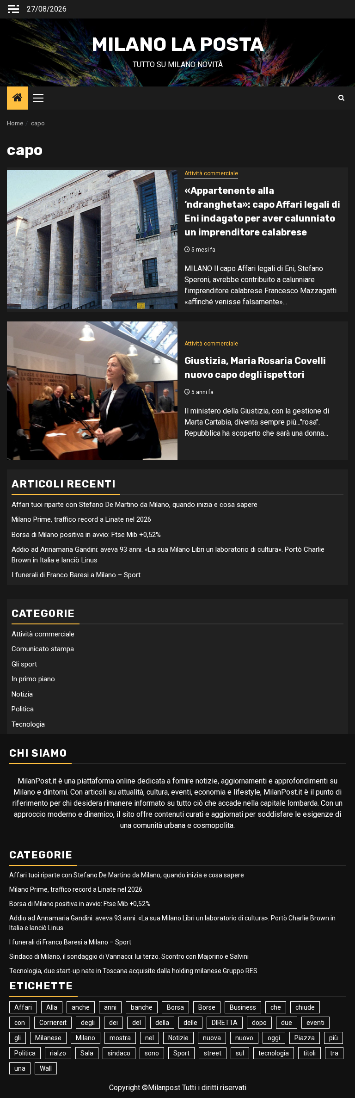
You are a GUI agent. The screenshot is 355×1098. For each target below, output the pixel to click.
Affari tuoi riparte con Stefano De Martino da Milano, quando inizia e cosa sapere (134, 504)
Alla (51, 1007)
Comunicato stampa (43, 649)
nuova (212, 1038)
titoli (309, 1053)
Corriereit (53, 1022)
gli (17, 1038)
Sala (86, 1053)
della (162, 1022)
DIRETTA (225, 1022)
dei (113, 1022)
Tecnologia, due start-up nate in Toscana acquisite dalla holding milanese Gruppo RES (133, 971)
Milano (85, 1038)
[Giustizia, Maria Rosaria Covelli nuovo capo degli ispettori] (92, 390)
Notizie (178, 1038)
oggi (274, 1038)
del (136, 1022)
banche (142, 1007)
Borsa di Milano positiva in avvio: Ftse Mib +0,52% (86, 534)
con (19, 1022)
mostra (120, 1038)
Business (243, 1007)
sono (152, 1053)
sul (240, 1053)
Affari (23, 1007)
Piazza (304, 1038)
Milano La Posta (178, 44)
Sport (181, 1053)
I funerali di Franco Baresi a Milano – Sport (76, 575)
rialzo (58, 1053)
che (275, 1007)
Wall (46, 1068)
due (286, 1022)
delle (190, 1022)
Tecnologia (28, 724)
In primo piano (33, 679)
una (19, 1068)
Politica (23, 709)
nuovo (244, 1038)
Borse (206, 1007)
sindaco (119, 1053)
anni (110, 1007)
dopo (259, 1022)
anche (81, 1007)
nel (149, 1038)
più (333, 1038)
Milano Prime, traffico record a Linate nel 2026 (81, 519)
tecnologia (273, 1053)
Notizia (22, 694)
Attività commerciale (211, 173)
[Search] (341, 98)
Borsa (175, 1007)
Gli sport (24, 664)
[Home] (17, 98)
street (212, 1053)
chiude (305, 1007)
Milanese (48, 1038)
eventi (315, 1022)
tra (334, 1053)
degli (88, 1022)
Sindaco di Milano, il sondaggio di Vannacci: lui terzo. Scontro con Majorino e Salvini (129, 956)
